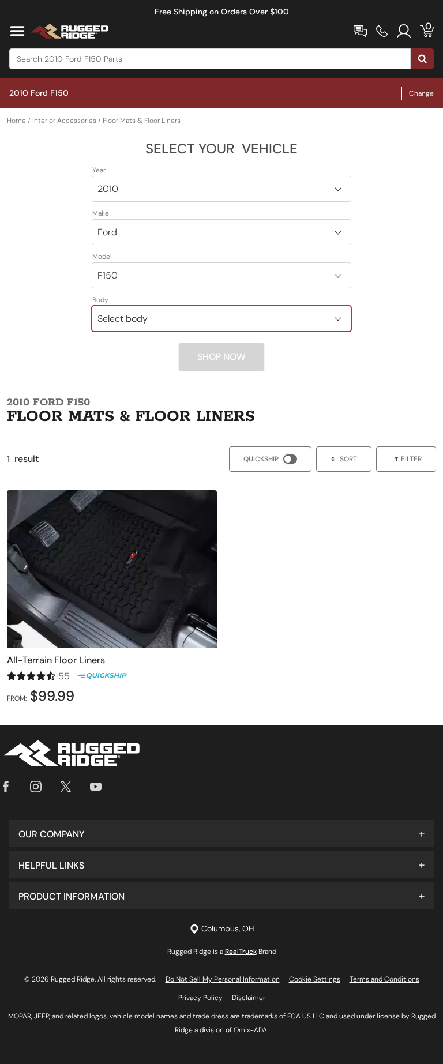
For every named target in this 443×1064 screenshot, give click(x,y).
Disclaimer (248, 997)
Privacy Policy (200, 997)
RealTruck (241, 951)
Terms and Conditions (384, 979)
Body (100, 299)
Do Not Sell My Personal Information (223, 979)
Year (99, 170)
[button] (221, 833)
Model (102, 256)
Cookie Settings (314, 979)
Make (100, 213)
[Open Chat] (360, 31)
